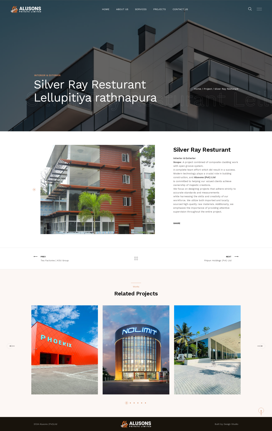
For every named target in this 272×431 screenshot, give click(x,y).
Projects (159, 9)
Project (208, 88)
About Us (122, 9)
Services (141, 9)
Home (105, 9)
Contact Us (180, 9)
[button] (34, 189)
